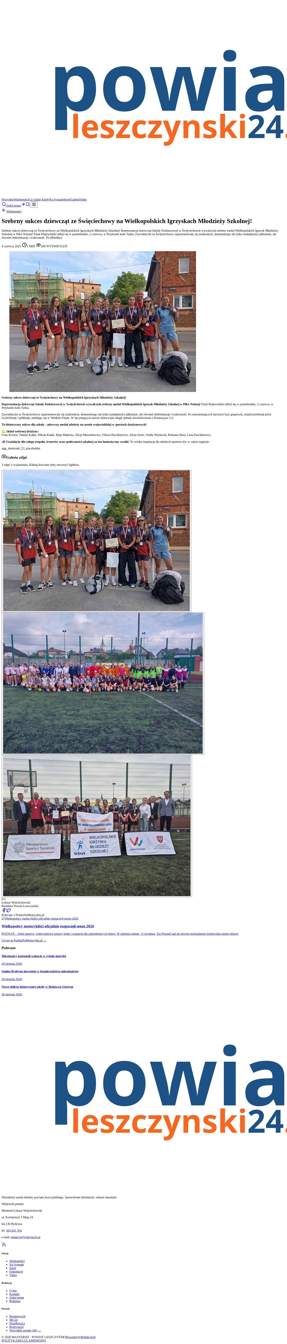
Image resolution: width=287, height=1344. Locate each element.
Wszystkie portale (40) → (25, 1330)
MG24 (13, 1320)
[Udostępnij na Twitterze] (8, 911)
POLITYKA (10, 1340)
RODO (41, 1340)
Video (83, 199)
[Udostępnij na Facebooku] (4, 911)
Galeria (74, 199)
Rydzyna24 (16, 1327)
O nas (13, 1290)
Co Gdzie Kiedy (39, 199)
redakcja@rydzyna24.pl (25, 1237)
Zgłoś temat (16, 1297)
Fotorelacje (16, 1271)
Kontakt (14, 1294)
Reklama (14, 1301)
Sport (67, 199)
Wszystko (8, 199)
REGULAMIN (27, 1340)
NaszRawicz (17, 1323)
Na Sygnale (56, 199)
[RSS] (4, 1245)
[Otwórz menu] (34, 204)
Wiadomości (21, 199)
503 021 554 (14, 1230)
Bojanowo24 (17, 1316)
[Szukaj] (4, 205)
